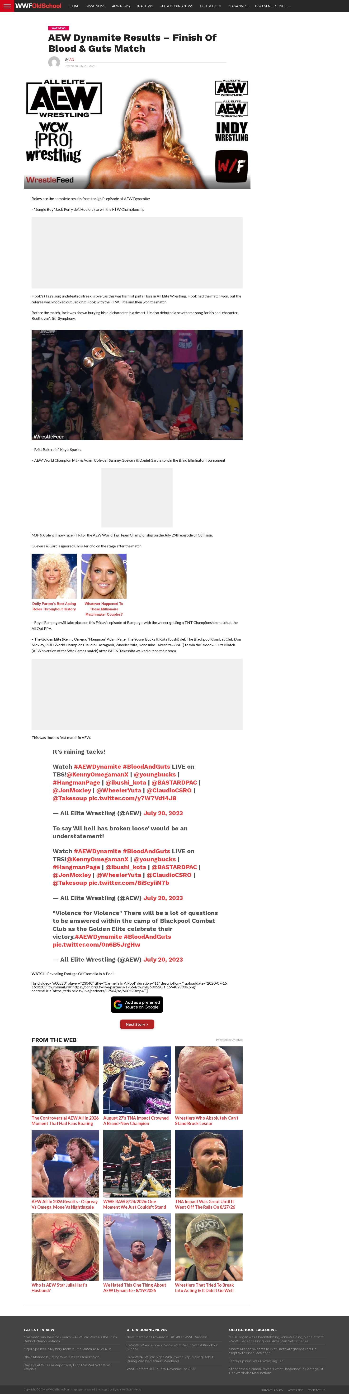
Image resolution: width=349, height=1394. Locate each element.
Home (75, 6)
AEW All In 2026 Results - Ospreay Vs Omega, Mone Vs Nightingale (65, 1204)
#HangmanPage (76, 782)
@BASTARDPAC (174, 782)
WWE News (95, 6)
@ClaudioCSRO (169, 790)
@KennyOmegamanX (97, 774)
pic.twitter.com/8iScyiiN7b (129, 882)
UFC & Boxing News (176, 6)
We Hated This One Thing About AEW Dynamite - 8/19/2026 (134, 1287)
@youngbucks (155, 774)
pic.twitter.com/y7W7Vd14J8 (132, 798)
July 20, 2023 (163, 813)
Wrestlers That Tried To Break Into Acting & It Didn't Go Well (204, 1287)
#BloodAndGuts (146, 766)
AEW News (121, 6)
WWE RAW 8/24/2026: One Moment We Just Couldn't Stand (134, 1204)
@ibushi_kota (126, 782)
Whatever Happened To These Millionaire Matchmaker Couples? (104, 609)
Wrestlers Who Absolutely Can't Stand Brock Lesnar (206, 1120)
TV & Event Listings (271, 6)
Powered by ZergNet (229, 1040)
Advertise (295, 1390)
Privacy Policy (272, 1390)
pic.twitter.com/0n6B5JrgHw (96, 944)
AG (71, 59)
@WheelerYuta (118, 790)
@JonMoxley (72, 790)
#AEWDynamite (97, 766)
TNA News (145, 6)
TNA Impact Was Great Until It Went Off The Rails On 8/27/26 (205, 1204)
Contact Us (316, 1390)
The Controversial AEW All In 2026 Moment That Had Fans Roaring (65, 1120)
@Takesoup (70, 798)
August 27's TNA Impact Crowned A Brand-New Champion (136, 1120)
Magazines (238, 6)
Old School (211, 6)
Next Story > (137, 1024)
